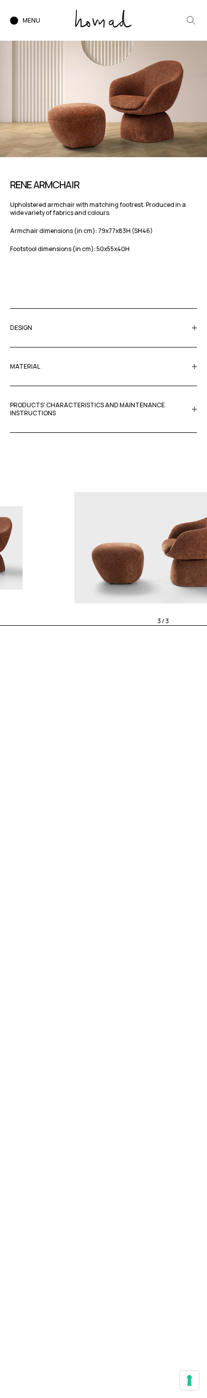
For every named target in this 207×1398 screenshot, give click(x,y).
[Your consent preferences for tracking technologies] (189, 1380)
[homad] (103, 18)
